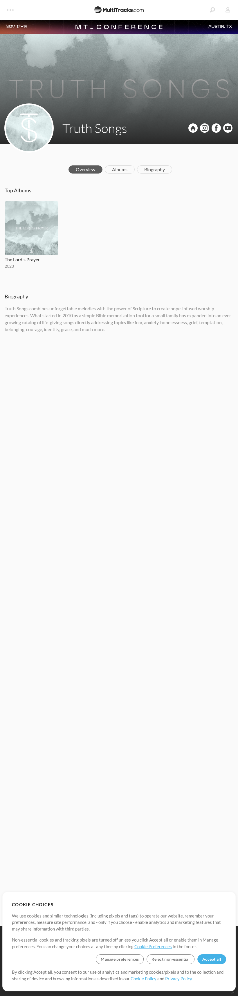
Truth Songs (94, 128)
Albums (119, 169)
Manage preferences (120, 959)
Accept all (211, 959)
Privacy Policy (178, 978)
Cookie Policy (143, 978)
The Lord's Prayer (22, 259)
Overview (85, 169)
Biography (154, 169)
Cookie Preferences (153, 946)
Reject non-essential (171, 959)
